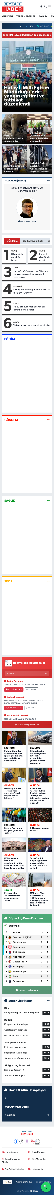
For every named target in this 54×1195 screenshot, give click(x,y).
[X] (21, 1141)
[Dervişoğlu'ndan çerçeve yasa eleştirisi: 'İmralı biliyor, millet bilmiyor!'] (14, 775)
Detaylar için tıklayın (27, 990)
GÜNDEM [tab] (12, 241)
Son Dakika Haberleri (14, 1169)
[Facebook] (16, 1141)
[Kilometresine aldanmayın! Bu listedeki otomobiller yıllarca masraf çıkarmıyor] (40, 738)
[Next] (37, 1141)
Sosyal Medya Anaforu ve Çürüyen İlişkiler (27, 189)
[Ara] (45, 6)
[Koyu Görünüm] (41, 6)
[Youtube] (32, 1141)
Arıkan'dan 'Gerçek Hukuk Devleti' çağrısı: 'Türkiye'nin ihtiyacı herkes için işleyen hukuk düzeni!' (39, 795)
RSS (9, 1182)
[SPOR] (48, 581)
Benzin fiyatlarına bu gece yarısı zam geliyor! (13, 830)
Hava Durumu (12, 1152)
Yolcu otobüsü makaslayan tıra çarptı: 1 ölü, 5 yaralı (29, 308)
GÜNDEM (7, 16)
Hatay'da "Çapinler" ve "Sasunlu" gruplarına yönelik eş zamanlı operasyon (32, 274)
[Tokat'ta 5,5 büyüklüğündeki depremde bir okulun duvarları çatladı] (40, 845)
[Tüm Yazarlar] (48, 180)
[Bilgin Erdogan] (27, 207)
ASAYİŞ (14, 251)
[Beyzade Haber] (12, 6)
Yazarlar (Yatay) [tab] (15, 180)
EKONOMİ (17, 286)
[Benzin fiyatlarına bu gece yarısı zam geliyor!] (14, 815)
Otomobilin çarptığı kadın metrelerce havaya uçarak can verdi (17, 257)
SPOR (8, 581)
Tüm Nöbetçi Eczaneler (28, 725)
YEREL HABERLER (26, 16)
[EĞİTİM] (48, 339)
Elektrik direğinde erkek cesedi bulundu (44, 257)
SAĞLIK (43, 16)
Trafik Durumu (38, 1152)
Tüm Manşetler (39, 1159)
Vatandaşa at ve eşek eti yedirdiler (32, 325)
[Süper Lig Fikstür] (48, 1001)
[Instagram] (27, 1141)
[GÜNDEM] (48, 420)
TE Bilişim (34, 1191)
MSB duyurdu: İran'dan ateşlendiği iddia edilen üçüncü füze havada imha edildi (14, 863)
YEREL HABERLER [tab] (32, 241)
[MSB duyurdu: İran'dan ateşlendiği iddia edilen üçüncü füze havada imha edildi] (14, 845)
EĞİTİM (9, 339)
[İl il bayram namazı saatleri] (40, 815)
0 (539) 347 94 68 (15, 689)
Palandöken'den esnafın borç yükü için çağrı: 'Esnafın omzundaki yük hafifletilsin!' (13, 756)
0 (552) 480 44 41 (14, 708)
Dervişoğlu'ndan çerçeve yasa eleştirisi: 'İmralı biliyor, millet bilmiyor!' (12, 793)
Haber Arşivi (37, 1169)
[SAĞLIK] (48, 500)
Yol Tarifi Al (32, 689)
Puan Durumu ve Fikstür (11, 1160)
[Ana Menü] (49, 6)
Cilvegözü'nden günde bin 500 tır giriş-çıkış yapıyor (31, 291)
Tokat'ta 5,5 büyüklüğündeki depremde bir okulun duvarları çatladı (38, 863)
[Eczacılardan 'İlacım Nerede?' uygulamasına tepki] (14, 880)
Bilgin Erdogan (27, 222)
